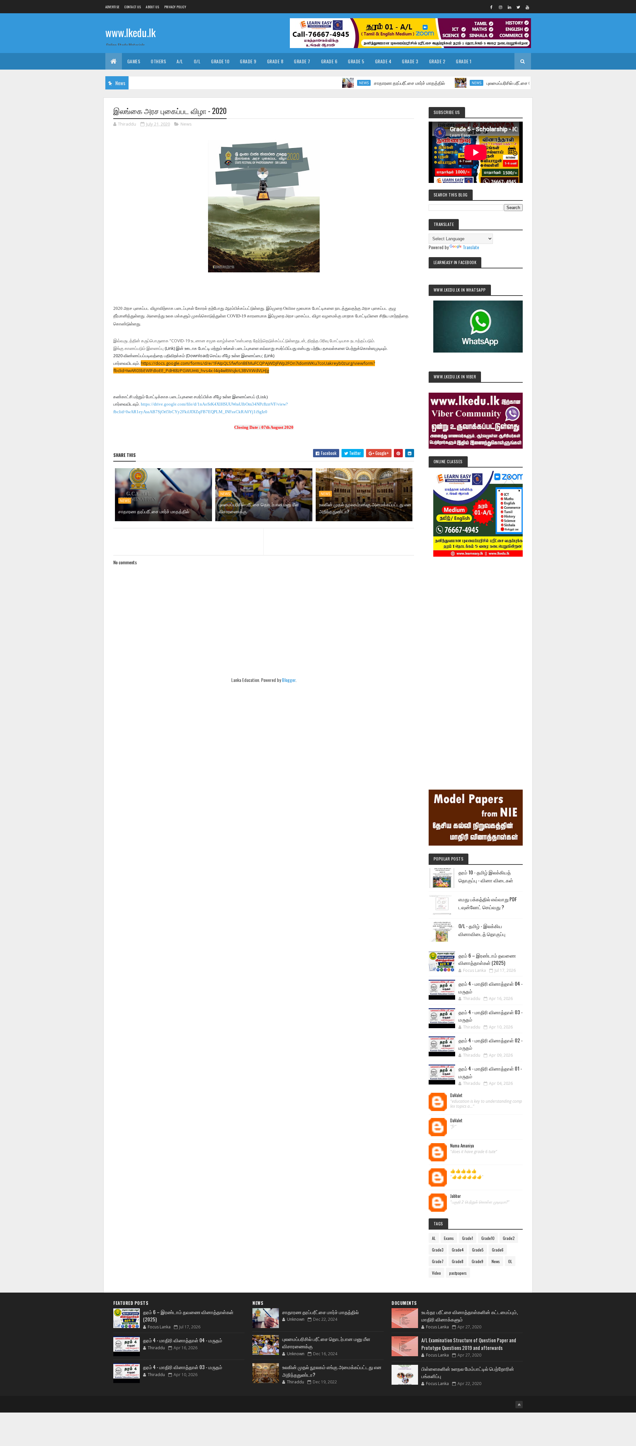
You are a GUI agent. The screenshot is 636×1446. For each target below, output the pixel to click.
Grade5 (478, 1249)
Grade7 (438, 1261)
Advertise (112, 6)
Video (436, 1273)
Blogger (288, 679)
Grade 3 (410, 61)
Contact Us (132, 6)
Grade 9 (248, 61)
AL (434, 1238)
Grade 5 (356, 61)
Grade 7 (302, 61)
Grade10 (488, 1238)
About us (152, 6)
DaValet (456, 1095)
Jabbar (455, 1196)
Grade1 (467, 1238)
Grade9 (477, 1261)
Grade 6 (329, 61)
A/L (180, 61)
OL (510, 1261)
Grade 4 (383, 61)
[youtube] (527, 7)
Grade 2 (437, 61)
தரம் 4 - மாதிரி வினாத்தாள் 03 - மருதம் (182, 1366)
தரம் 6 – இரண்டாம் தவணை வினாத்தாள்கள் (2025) (487, 959)
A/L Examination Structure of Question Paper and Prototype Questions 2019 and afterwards (468, 1343)
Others (158, 61)
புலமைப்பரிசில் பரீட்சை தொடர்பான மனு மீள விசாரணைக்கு (505, 82)
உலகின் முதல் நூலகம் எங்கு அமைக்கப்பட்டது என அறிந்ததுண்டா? (365, 508)
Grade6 (498, 1249)
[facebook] (491, 7)
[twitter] (518, 7)
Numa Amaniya (462, 1145)
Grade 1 (464, 61)
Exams (449, 1238)
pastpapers (458, 1273)
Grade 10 (220, 61)
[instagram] (500, 7)
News (328, 83)
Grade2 (509, 1238)
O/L (197, 61)
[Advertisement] (476, 664)
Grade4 (458, 1249)
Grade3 (438, 1249)
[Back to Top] (519, 1404)
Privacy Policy (175, 6)
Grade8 (457, 1261)
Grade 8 (275, 61)
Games (133, 61)
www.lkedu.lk (130, 32)
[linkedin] (509, 7)
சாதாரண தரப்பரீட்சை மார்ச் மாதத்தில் (373, 82)
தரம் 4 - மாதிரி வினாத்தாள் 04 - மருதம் (182, 1340)
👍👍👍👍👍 (463, 1171)
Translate (471, 247)
